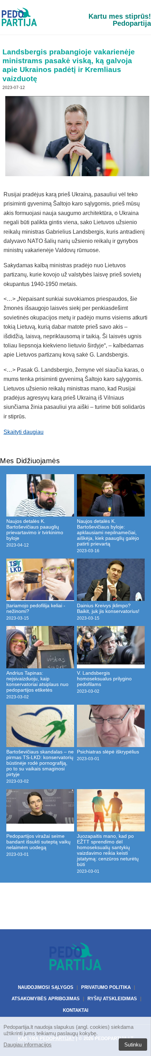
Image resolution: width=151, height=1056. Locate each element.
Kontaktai (75, 1010)
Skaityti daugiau (24, 432)
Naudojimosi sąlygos (45, 987)
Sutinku (133, 1045)
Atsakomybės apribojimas (46, 998)
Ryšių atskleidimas (112, 998)
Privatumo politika (106, 987)
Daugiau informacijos (28, 1045)
